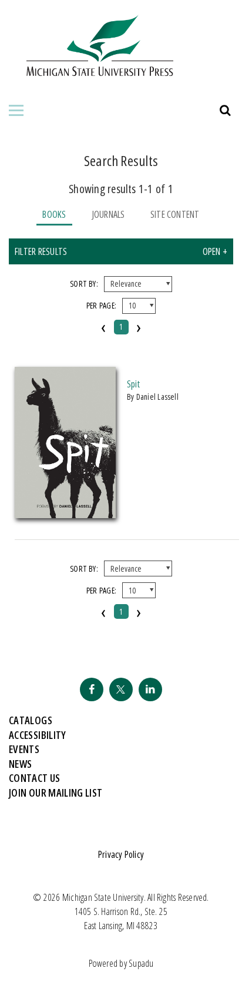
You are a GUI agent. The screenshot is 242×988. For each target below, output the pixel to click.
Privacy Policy (121, 854)
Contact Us (34, 778)
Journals (108, 214)
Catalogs (30, 720)
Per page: (101, 305)
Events (24, 749)
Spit (133, 383)
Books (54, 214)
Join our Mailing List (56, 792)
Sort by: (84, 283)
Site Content (175, 214)
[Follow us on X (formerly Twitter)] (121, 689)
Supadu (141, 963)
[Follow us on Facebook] (91, 689)
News (20, 764)
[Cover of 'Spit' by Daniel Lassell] (65, 514)
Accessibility (37, 735)
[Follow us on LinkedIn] (150, 689)
